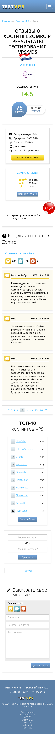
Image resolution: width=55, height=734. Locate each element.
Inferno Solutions (25, 449)
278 (41, 409)
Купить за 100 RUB (27, 158)
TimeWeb (21, 472)
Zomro (27, 64)
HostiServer (22, 510)
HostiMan (21, 441)
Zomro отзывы (27, 173)
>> (46, 409)
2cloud (19, 456)
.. (32, 409)
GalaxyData (22, 503)
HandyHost (22, 487)
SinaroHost (22, 495)
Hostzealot (22, 479)
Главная (7, 21)
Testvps (28, 570)
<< (9, 409)
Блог (26, 691)
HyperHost (21, 464)
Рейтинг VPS (22, 21)
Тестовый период (36, 687)
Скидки (15, 691)
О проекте (38, 691)
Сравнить (27, 557)
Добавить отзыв (40, 665)
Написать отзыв (27, 194)
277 (36, 409)
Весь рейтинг (27, 519)
